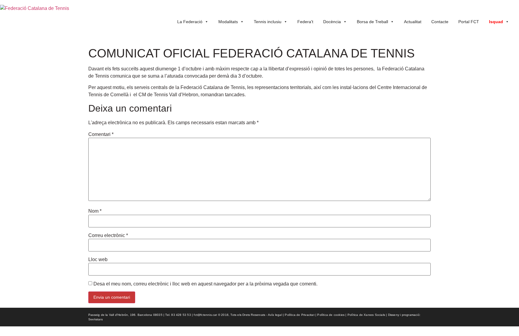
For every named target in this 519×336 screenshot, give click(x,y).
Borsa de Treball (372, 21)
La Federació (189, 21)
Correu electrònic (108, 235)
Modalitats (228, 21)
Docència (332, 21)
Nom (95, 211)
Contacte (439, 21)
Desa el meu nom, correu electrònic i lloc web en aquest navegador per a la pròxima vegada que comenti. (205, 284)
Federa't (305, 21)
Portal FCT (468, 21)
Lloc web (98, 259)
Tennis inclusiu (267, 21)
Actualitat (412, 21)
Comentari (101, 134)
